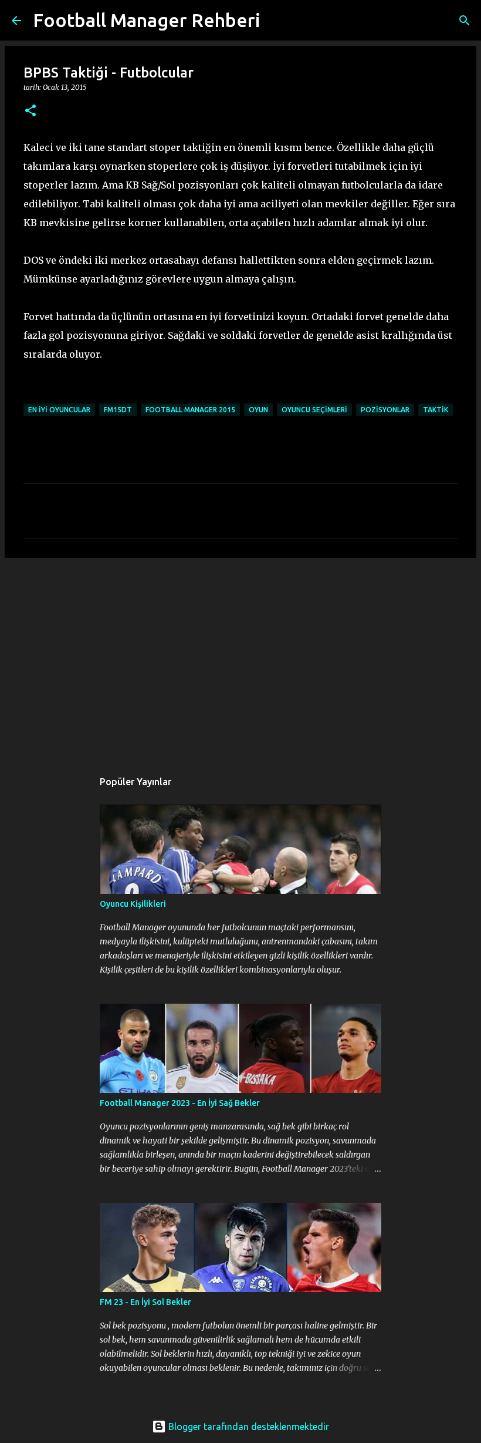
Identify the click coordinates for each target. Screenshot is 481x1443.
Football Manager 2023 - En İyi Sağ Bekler (180, 1103)
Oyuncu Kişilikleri (133, 904)
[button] (30, 111)
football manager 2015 (190, 409)
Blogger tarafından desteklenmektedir (247, 1426)
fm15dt (118, 409)
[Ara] (277, 20)
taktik (435, 409)
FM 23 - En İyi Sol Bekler (145, 1302)
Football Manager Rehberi (146, 20)
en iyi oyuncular (59, 409)
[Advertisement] (240, 658)
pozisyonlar (385, 409)
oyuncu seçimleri (314, 409)
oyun (258, 409)
